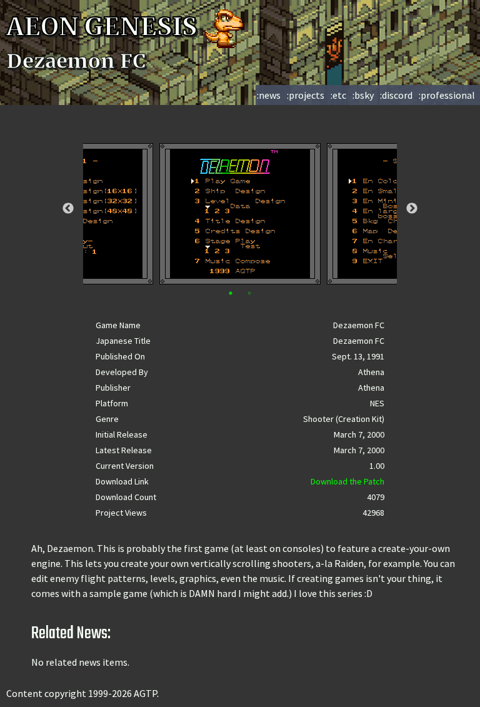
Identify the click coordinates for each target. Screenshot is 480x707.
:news (269, 95)
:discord (396, 95)
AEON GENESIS (104, 27)
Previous (68, 209)
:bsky (363, 95)
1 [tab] (230, 293)
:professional (447, 95)
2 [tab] (249, 293)
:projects (305, 95)
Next (412, 209)
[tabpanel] (240, 213)
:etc (338, 95)
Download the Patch (347, 481)
